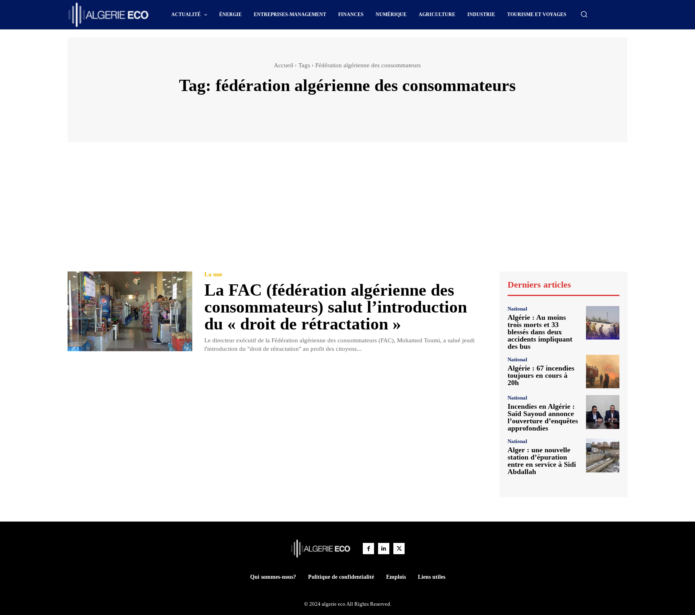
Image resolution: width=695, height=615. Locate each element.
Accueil (283, 65)
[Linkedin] (383, 548)
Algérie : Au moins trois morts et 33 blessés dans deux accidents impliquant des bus (540, 331)
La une (213, 274)
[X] (399, 548)
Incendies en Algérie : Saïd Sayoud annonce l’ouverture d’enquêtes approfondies (543, 417)
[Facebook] (368, 548)
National (517, 308)
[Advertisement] (347, 210)
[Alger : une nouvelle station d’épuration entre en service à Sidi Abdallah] (602, 455)
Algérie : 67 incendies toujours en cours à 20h (541, 375)
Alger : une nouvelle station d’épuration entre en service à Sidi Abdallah (542, 461)
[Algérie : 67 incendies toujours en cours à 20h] (602, 371)
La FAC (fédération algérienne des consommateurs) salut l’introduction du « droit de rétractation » (335, 307)
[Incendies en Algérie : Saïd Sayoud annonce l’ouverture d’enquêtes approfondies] (602, 412)
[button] (584, 14)
